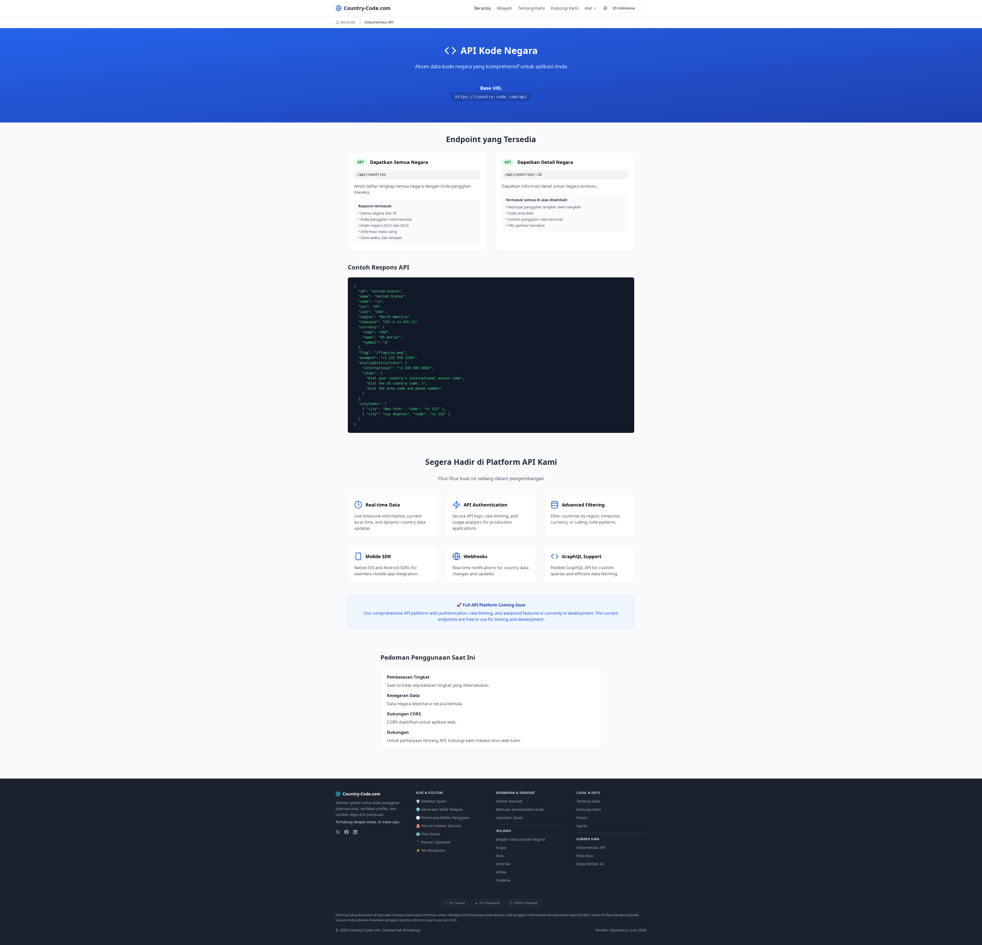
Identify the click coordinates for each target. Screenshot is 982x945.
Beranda (482, 8)
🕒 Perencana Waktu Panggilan (443, 817)
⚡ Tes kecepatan (430, 850)
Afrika (501, 872)
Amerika (503, 863)
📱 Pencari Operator (433, 842)
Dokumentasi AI (590, 863)
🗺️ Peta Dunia (428, 833)
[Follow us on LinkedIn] (355, 832)
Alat (588, 8)
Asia (499, 855)
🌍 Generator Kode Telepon (439, 809)
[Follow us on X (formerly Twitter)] (338, 832)
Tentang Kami (531, 8)
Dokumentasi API (591, 847)
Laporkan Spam (509, 817)
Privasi (582, 817)
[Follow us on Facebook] (346, 832)
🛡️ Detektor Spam (431, 801)
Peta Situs (584, 855)
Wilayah (504, 8)
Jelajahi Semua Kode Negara (520, 839)
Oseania (503, 880)
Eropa (501, 847)
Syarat (581, 825)
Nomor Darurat (509, 801)
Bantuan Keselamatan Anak (519, 809)
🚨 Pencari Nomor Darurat (438, 825)
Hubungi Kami (564, 8)
